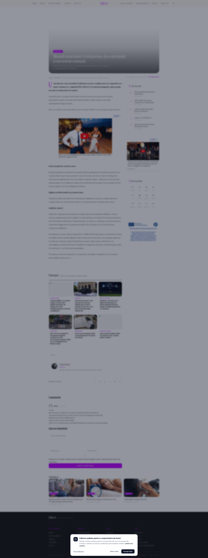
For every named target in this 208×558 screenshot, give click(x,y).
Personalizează (78, 551)
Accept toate (127, 551)
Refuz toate (114, 551)
